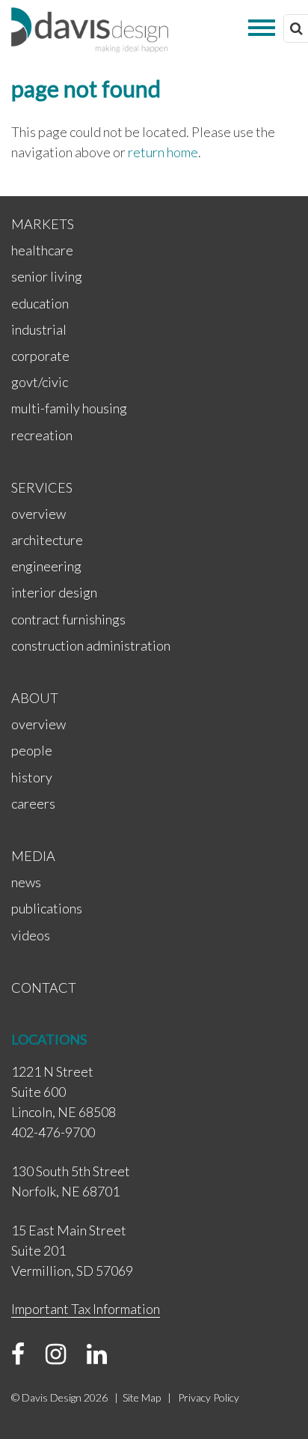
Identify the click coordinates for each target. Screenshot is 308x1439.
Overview (38, 513)
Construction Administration (90, 645)
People (31, 750)
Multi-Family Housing (69, 408)
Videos (30, 935)
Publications (46, 908)
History (31, 777)
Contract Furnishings (68, 619)
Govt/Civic (39, 382)
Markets (42, 224)
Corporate (40, 355)
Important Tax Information (85, 1308)
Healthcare (42, 250)
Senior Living (46, 276)
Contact (43, 987)
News (26, 882)
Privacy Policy (208, 1397)
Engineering (46, 566)
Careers (33, 803)
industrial (39, 329)
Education (40, 303)
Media (33, 856)
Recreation (42, 435)
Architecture (47, 540)
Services (42, 487)
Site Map (142, 1397)
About (34, 698)
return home (163, 152)
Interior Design (54, 592)
